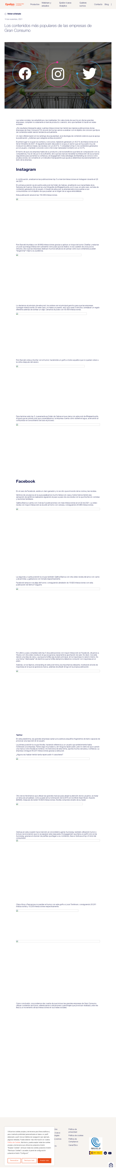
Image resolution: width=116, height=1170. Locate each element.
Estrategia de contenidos (91, 1097)
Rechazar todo (29, 1160)
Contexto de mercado (98, 1094)
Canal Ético (73, 1145)
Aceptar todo (44, 1160)
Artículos (84, 1094)
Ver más (11, 1105)
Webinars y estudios (46, 4)
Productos (34, 4)
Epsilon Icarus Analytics (65, 4)
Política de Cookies (14, 1142)
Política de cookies (76, 1135)
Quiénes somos (83, 4)
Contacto (98, 4)
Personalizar (14, 1160)
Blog (107, 4)
